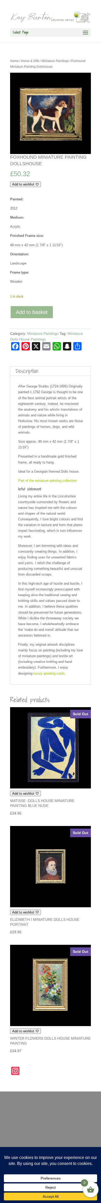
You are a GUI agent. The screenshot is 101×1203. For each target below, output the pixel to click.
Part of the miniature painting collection (47, 481)
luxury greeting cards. (49, 673)
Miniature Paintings (55, 61)
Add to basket (32, 312)
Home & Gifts (30, 61)
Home (14, 61)
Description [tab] (27, 371)
